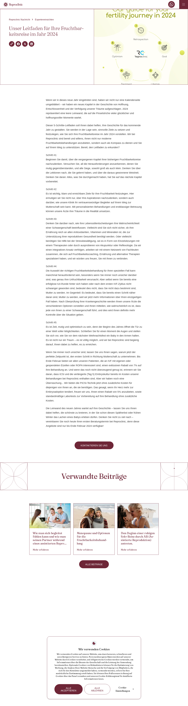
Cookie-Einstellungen (123, 689)
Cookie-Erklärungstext (109, 676)
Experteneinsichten (44, 19)
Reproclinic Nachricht (19, 19)
